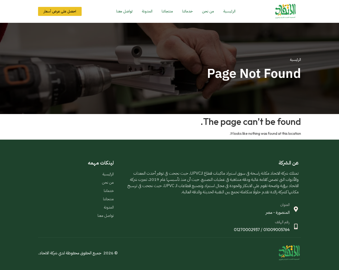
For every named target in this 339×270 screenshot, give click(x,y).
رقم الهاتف (282, 222)
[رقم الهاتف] (296, 226)
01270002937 (247, 229)
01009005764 (276, 229)
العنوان (285, 205)
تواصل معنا (124, 11)
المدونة (147, 11)
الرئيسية (229, 11)
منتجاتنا (167, 11)
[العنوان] (296, 209)
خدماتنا (187, 11)
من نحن (208, 11)
